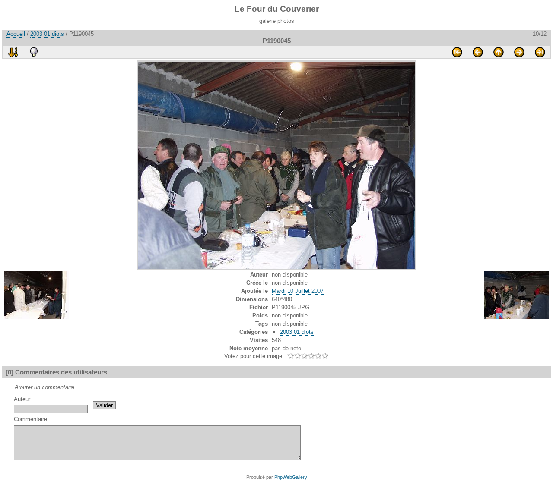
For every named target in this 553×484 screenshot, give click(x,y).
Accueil (15, 34)
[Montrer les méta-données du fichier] (33, 52)
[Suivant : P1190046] (519, 52)
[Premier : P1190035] (457, 52)
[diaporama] (13, 52)
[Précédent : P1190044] (477, 52)
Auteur (22, 399)
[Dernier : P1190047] (540, 52)
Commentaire (30, 419)
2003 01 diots (47, 34)
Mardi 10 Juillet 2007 (298, 291)
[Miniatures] (498, 52)
